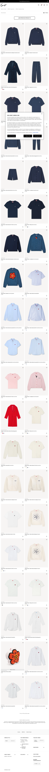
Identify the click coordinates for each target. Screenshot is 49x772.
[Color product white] (1, 89)
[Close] (41, 113)
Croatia (36, 763)
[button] (10, 740)
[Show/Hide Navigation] (47, 5)
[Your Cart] (44, 5)
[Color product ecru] (26, 227)
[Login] (41, 5)
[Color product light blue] (26, 364)
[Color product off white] (25, 227)
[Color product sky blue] (26, 295)
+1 (28, 433)
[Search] (38, 5)
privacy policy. (35, 132)
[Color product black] (2, 605)
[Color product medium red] (2, 89)
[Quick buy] (23, 55)
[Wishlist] (23, 24)
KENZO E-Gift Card (7, 756)
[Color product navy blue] (3, 89)
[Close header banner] (47, 1)
